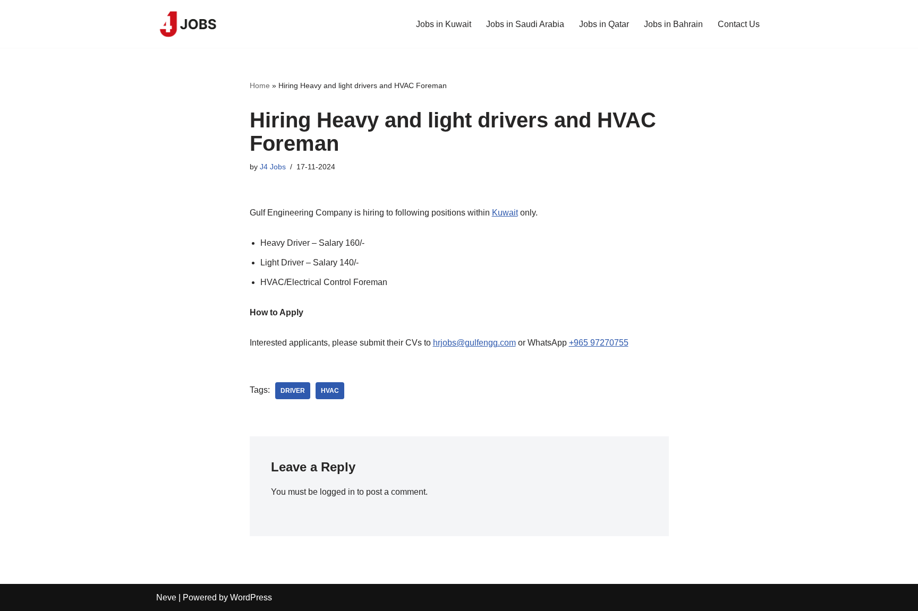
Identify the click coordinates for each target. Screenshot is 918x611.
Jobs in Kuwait (443, 24)
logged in (337, 491)
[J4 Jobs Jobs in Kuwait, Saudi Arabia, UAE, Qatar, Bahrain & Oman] (188, 24)
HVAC (330, 390)
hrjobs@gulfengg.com (474, 342)
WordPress (251, 597)
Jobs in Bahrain (673, 24)
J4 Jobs (273, 166)
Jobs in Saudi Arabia (525, 24)
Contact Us (739, 24)
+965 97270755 (598, 342)
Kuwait (505, 212)
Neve (166, 597)
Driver (292, 390)
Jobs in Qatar (604, 24)
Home (260, 85)
